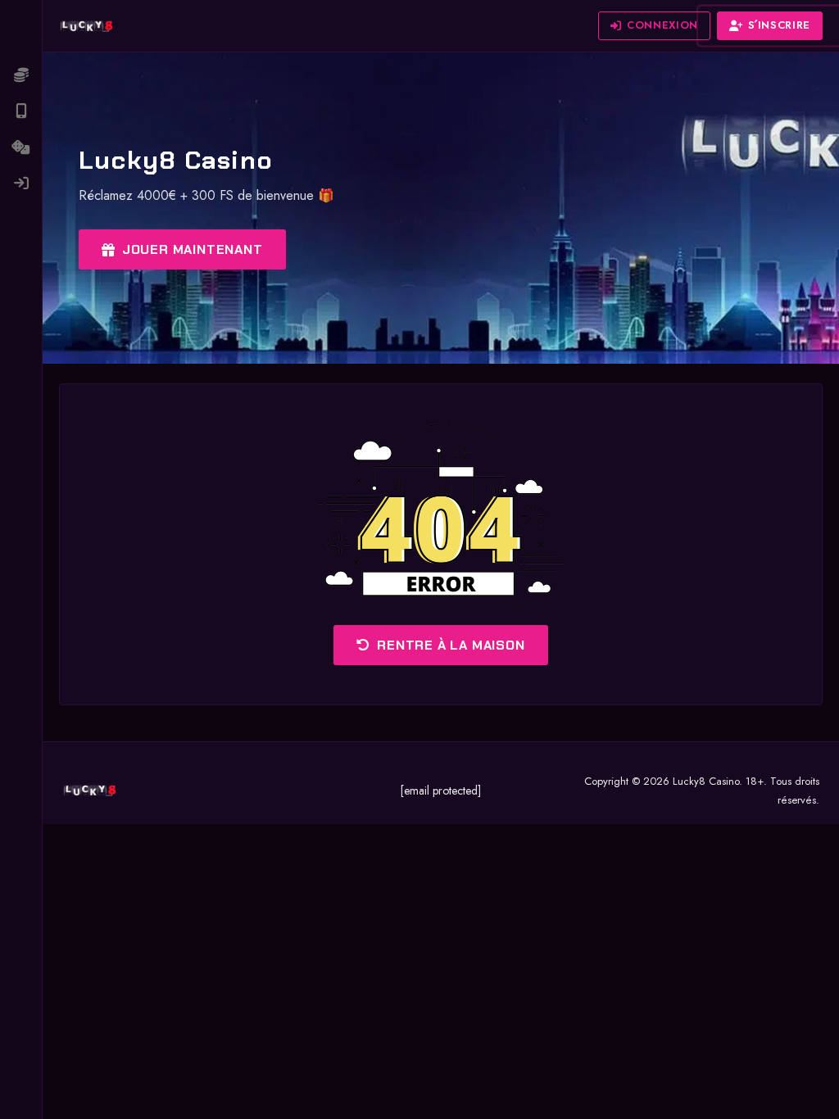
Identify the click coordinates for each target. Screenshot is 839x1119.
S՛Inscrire (779, 25)
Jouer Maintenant (192, 249)
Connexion (662, 25)
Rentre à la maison (450, 645)
